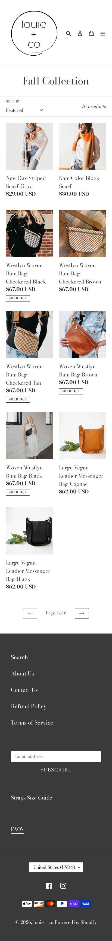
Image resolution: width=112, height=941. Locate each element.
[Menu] (102, 33)
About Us (22, 673)
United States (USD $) (54, 867)
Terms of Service (32, 722)
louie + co (43, 922)
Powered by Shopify (76, 922)
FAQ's (17, 829)
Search (19, 657)
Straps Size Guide (31, 798)
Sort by (13, 101)
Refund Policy (28, 706)
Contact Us (24, 690)
